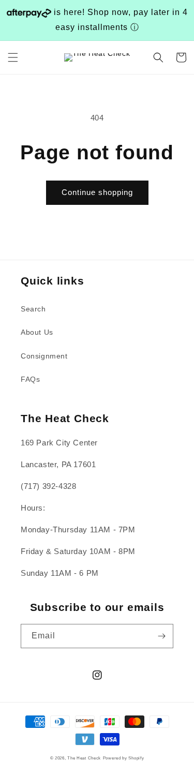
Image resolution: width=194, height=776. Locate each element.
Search (33, 309)
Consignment (44, 356)
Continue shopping (97, 192)
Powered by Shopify (123, 757)
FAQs (30, 379)
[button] (13, 57)
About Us (37, 332)
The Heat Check (84, 757)
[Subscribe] (161, 636)
